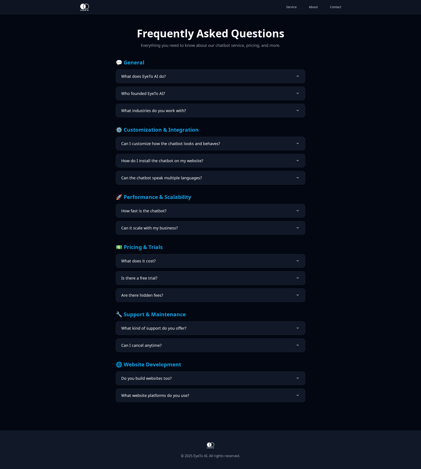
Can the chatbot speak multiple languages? (161, 177)
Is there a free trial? (139, 278)
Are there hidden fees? (142, 295)
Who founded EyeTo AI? (143, 93)
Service (291, 7)
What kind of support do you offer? (153, 328)
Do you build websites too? (146, 378)
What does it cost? (138, 261)
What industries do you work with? (153, 110)
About (313, 7)
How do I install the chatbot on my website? (162, 160)
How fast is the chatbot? (143, 210)
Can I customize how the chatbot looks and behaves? (170, 143)
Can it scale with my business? (149, 228)
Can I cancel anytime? (141, 345)
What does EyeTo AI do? (143, 76)
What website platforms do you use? (155, 395)
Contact (335, 7)
